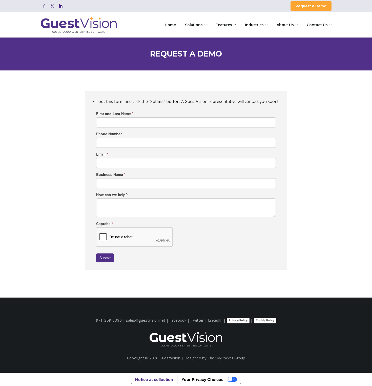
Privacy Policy (238, 320)
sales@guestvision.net (145, 320)
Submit (105, 257)
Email (102, 154)
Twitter (197, 320)
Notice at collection (154, 379)
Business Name (110, 174)
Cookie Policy (265, 320)
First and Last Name (114, 113)
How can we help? (112, 194)
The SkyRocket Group (226, 357)
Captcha (104, 223)
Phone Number (109, 133)
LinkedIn (215, 320)
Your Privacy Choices (202, 379)
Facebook (178, 320)
